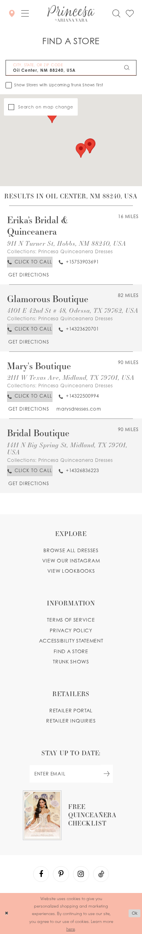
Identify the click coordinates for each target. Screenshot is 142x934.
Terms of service (71, 620)
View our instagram (71, 561)
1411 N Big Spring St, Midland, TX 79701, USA (67, 448)
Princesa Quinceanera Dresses (75, 251)
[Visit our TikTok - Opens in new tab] (101, 874)
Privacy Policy (71, 630)
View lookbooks (71, 571)
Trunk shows (71, 662)
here (70, 929)
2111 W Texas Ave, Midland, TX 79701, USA (70, 377)
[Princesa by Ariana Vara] (71, 13)
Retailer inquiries (70, 721)
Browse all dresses (70, 550)
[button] (25, 13)
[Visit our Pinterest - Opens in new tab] (61, 874)
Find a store (71, 651)
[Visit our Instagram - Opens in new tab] (81, 874)
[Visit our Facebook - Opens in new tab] (41, 874)
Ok (135, 913)
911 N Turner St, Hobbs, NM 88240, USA (66, 243)
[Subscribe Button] (107, 774)
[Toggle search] (116, 13)
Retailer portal (71, 711)
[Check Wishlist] (129, 13)
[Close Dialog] (6, 913)
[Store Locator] (11, 13)
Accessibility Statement (71, 641)
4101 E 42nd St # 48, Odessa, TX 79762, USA (72, 310)
